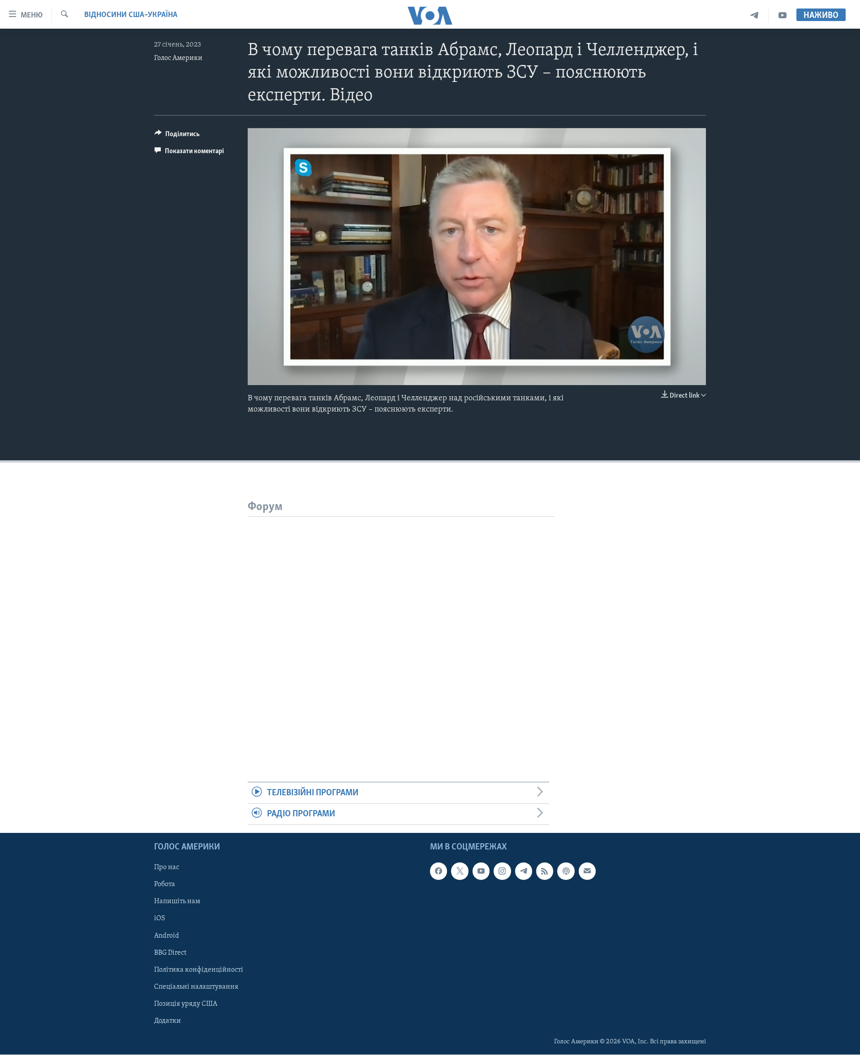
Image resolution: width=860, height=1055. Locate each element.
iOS (159, 918)
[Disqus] (401, 629)
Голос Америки (178, 58)
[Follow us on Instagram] (502, 871)
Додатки (167, 1021)
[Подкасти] (565, 871)
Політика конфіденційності (198, 970)
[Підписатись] (587, 871)
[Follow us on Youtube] (481, 871)
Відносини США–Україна (130, 15)
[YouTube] (782, 15)
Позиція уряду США (185, 1004)
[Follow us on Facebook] (438, 871)
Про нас (166, 867)
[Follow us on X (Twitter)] (459, 871)
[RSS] (544, 871)
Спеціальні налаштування (196, 987)
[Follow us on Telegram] (523, 871)
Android (166, 935)
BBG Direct (170, 952)
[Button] (177, 136)
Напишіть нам (177, 901)
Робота (164, 884)
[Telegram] (754, 15)
